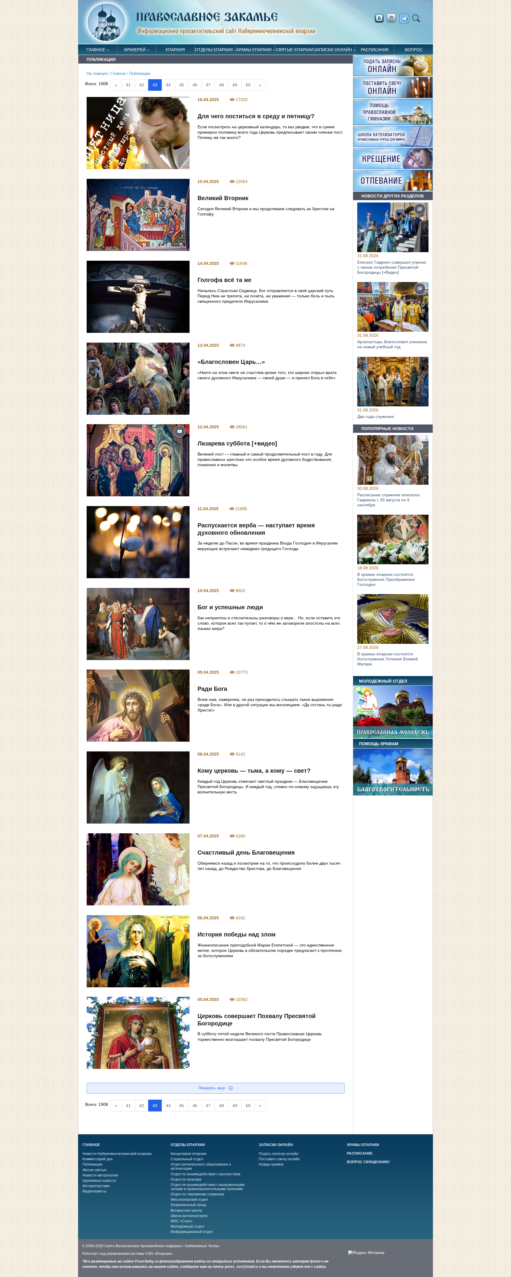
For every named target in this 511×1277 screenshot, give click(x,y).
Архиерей (134, 49)
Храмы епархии (253, 49)
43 (155, 84)
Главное (95, 49)
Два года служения (375, 416)
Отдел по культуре (186, 1179)
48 (221, 84)
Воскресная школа (186, 1210)
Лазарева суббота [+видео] (237, 443)
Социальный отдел (187, 1159)
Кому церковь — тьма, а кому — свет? (253, 770)
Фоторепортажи (96, 1186)
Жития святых (94, 1170)
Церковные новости (99, 1181)
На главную (97, 74)
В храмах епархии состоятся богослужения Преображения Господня (386, 579)
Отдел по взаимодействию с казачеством (205, 1174)
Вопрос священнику (413, 51)
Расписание (375, 49)
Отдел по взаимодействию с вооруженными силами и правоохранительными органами (208, 1187)
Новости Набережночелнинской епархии (117, 1154)
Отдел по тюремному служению (197, 1194)
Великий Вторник (222, 198)
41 (128, 84)
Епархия (175, 49)
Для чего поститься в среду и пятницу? (255, 116)
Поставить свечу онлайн (279, 1159)
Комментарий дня (98, 1159)
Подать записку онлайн (278, 1154)
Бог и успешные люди (230, 607)
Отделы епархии (214, 49)
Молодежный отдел (187, 1226)
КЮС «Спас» (182, 1221)
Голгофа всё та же (224, 280)
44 (168, 84)
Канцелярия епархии (188, 1154)
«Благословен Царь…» (231, 362)
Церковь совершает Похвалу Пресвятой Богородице (256, 1020)
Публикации (139, 74)
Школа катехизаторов (189, 1216)
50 (248, 84)
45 (181, 84)
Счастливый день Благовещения (246, 852)
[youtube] (393, 18)
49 (234, 84)
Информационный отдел (192, 1232)
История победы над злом (236, 934)
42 (141, 84)
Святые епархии (294, 49)
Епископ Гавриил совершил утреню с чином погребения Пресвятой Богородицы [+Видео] (391, 267)
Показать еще (212, 1088)
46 (195, 84)
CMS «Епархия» (159, 1254)
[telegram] (406, 18)
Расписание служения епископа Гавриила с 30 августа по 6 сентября (388, 499)
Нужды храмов (271, 1164)
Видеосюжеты (94, 1191)
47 (208, 84)
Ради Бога (212, 689)
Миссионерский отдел (189, 1199)
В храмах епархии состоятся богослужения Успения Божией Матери (387, 659)
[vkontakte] (379, 18)
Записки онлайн (333, 49)
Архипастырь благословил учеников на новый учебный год (392, 344)
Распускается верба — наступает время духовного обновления (256, 529)
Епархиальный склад (188, 1205)
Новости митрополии (100, 1175)
